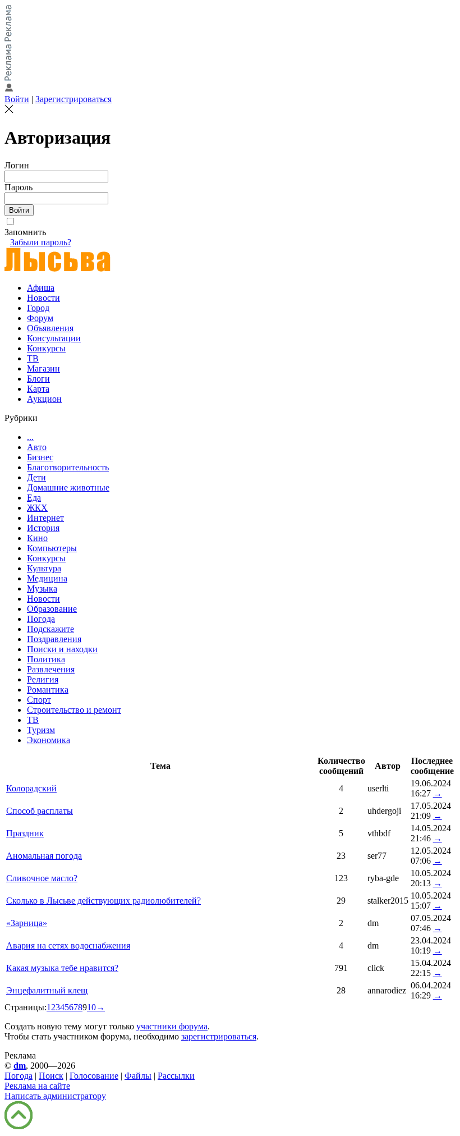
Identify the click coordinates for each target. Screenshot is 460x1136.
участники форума (172, 1026)
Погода (41, 619)
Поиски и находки (62, 649)
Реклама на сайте (37, 1086)
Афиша (40, 287)
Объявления (50, 328)
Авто (37, 447)
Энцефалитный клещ (47, 990)
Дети (36, 477)
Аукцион (44, 399)
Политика (46, 659)
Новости (43, 298)
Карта (38, 388)
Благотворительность (68, 467)
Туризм (41, 730)
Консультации (54, 338)
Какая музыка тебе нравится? (62, 968)
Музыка (42, 588)
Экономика (48, 740)
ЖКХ (37, 507)
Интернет (45, 518)
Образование (52, 608)
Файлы (138, 1075)
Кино (37, 538)
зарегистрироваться (218, 1036)
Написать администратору (55, 1096)
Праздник (25, 833)
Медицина (47, 578)
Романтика (47, 689)
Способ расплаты (39, 811)
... (30, 437)
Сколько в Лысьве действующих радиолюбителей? (103, 900)
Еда (34, 497)
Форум (40, 318)
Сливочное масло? (41, 878)
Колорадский (31, 788)
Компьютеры (52, 548)
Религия (42, 679)
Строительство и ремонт (74, 709)
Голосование (94, 1075)
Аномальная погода (44, 855)
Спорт (39, 699)
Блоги (38, 378)
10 (91, 1007)
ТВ (33, 358)
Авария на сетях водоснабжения (68, 945)
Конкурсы (46, 348)
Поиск (51, 1075)
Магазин (43, 368)
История (43, 528)
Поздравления (54, 639)
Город (38, 308)
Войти (16, 99)
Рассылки (176, 1075)
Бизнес (40, 457)
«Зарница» (26, 923)
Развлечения (51, 669)
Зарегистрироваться (73, 99)
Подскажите (50, 629)
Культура (44, 568)
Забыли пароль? (40, 242)
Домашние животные (68, 487)
